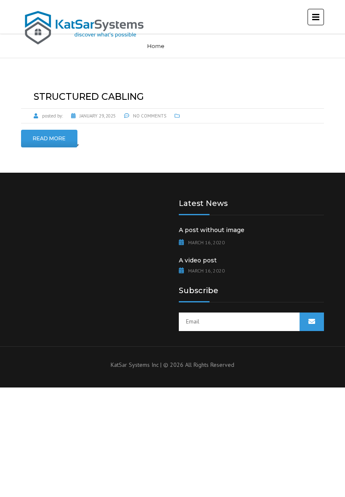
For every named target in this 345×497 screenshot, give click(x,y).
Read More (49, 138)
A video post (198, 260)
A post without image (211, 230)
